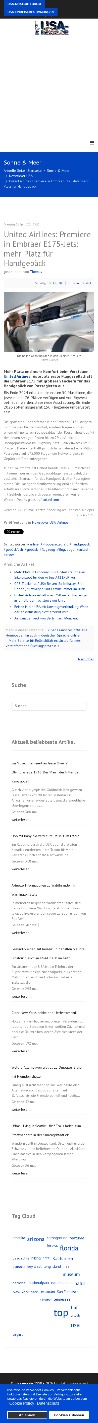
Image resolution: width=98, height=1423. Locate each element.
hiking (36, 1258)
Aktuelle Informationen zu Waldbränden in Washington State (43, 890)
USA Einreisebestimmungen (31, 12)
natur (80, 1283)
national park (62, 1282)
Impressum (77, 1383)
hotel (47, 1258)
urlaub (75, 1315)
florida (69, 1247)
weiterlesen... (22, 819)
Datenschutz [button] (48, 1403)
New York (21, 1291)
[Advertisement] (49, 86)
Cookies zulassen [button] (69, 1415)
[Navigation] (92, 143)
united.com (50, 499)
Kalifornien (63, 1258)
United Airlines (17, 376)
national (20, 1282)
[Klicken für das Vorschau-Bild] (49, 322)
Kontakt (61, 1383)
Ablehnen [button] (27, 1415)
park (34, 1291)
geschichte (21, 1258)
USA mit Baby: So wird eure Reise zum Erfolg (45, 836)
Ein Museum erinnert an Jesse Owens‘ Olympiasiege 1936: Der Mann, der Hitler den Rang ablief (46, 772)
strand (46, 1300)
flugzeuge (66, 549)
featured (76, 1237)
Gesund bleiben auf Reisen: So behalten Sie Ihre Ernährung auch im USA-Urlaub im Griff (48, 953)
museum (71, 1274)
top (61, 1312)
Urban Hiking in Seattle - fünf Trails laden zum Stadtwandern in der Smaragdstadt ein (46, 1130)
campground (57, 1237)
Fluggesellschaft (55, 544)
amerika (19, 1237)
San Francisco (68, 1291)
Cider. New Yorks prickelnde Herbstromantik (44, 1012)
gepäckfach (14, 549)
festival (52, 1245)
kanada (19, 1267)
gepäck (32, 549)
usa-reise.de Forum (24, 4)
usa (75, 1325)
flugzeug (48, 549)
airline (34, 544)
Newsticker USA (44, 522)
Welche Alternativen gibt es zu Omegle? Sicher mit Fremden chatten (47, 1072)
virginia (18, 1334)
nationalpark (39, 1282)
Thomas (36, 271)
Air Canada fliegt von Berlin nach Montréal (46, 618)
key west (34, 1266)
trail (75, 1307)
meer (67, 1266)
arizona (36, 1238)
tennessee (62, 1299)
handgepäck (81, 544)
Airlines (62, 522)
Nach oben (86, 659)
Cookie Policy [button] (21, 1403)
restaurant (47, 1291)
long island (52, 1266)
